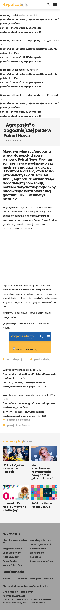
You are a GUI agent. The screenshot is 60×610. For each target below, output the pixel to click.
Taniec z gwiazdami (40, 544)
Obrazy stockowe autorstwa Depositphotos (25, 586)
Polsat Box (35, 556)
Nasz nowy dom (11, 556)
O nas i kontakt (10, 591)
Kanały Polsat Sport (13, 565)
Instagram (35, 578)
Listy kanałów (37, 552)
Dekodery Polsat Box (40, 540)
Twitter (6, 578)
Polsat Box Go (10, 561)
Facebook (21, 578)
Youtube (48, 578)
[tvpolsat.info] (15, 6)
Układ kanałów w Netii (41, 561)
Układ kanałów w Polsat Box (15, 541)
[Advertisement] (30, 257)
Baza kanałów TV (12, 552)
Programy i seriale (12, 548)
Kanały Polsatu (38, 548)
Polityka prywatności (14, 596)
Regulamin (27, 591)
